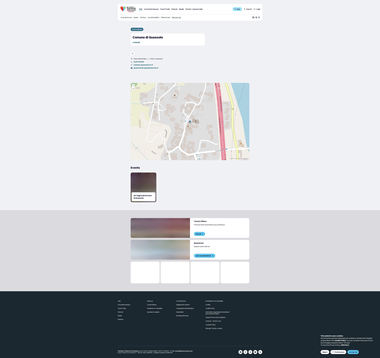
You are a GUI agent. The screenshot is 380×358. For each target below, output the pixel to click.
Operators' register (153, 312)
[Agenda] (256, 17)
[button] (190, 121)
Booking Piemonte (182, 316)
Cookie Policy (340, 340)
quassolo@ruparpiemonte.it (146, 68)
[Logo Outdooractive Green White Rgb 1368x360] (234, 272)
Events (135, 17)
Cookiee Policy (211, 325)
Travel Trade (165, 9)
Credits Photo (210, 308)
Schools (174, 9)
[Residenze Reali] (204, 272)
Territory (143, 17)
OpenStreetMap (238, 158)
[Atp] (145, 272)
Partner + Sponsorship (194, 9)
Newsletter (180, 312)
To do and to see (126, 17)
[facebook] (240, 352)
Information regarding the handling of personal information (217, 313)
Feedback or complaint (154, 308)
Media (181, 9)
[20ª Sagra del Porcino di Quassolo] (143, 187)
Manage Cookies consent (214, 328)
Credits (208, 305)
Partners (120, 319)
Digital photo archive (183, 305)
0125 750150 (139, 62)
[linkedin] (260, 352)
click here (345, 345)
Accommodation (153, 17)
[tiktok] (250, 352)
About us (150, 301)
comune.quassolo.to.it (143, 65)
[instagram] (245, 352)
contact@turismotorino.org (183, 351)
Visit (140, 9)
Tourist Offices (137, 29)
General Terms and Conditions (215, 317)
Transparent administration (185, 308)
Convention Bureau (151, 9)
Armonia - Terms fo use (213, 321)
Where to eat (165, 17)
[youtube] (255, 352)
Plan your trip (176, 17)
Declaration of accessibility (214, 301)
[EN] (253, 17)
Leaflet (231, 158)
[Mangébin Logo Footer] (175, 272)
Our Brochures (181, 301)
